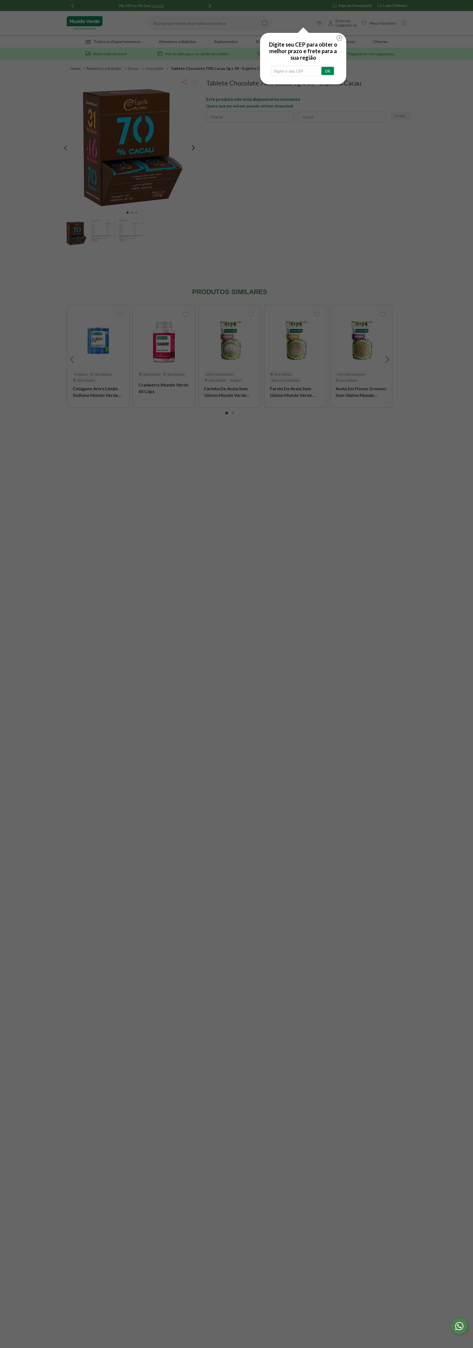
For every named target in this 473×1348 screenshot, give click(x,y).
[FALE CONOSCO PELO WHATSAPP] (459, 1326)
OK (327, 71)
